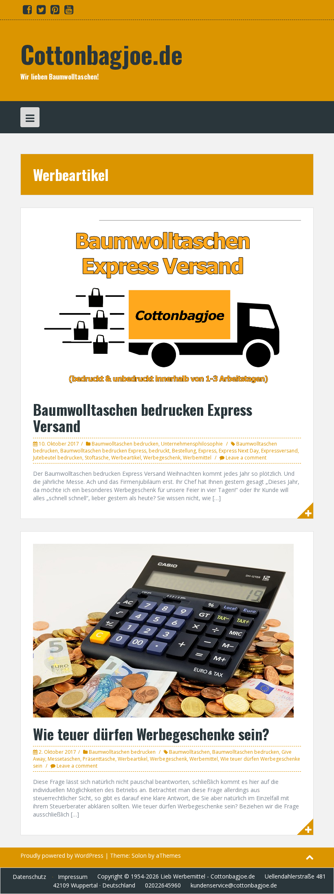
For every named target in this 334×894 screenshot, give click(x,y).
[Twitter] (41, 11)
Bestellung (184, 450)
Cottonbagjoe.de (101, 53)
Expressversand (279, 450)
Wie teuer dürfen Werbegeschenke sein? (151, 733)
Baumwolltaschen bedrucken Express (103, 450)
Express (207, 450)
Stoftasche (97, 457)
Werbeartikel (126, 457)
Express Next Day (239, 450)
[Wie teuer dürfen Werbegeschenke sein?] (163, 630)
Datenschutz (29, 877)
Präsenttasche (99, 758)
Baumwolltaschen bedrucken (125, 443)
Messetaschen (64, 758)
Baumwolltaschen (189, 751)
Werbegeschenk (161, 457)
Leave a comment (246, 457)
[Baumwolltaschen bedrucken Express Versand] (167, 306)
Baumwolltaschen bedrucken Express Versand (142, 417)
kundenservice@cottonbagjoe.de (234, 885)
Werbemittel (197, 457)
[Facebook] (27, 11)
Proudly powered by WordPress (61, 855)
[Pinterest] (55, 11)
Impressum (73, 877)
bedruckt (159, 450)
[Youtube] (68, 11)
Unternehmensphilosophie (192, 443)
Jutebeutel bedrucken (57, 457)
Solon (139, 855)
